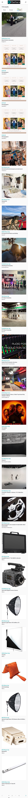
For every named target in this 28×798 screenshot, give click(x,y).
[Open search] (25, 2)
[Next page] (24, 795)
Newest (11, 9)
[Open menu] (2, 2)
